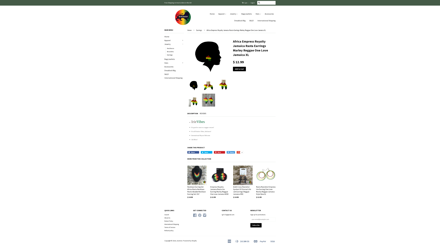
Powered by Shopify (190, 241)
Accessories (269, 14)
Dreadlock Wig (240, 20)
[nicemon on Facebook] (195, 216)
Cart (245, 3)
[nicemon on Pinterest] (199, 216)
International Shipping (266, 20)
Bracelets (170, 52)
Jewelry (233, 14)
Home (212, 14)
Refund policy (168, 231)
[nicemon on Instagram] (204, 216)
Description (192, 113)
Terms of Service (169, 227)
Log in (253, 3)
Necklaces (170, 48)
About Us (167, 218)
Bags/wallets (246, 14)
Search (166, 215)
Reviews (203, 113)
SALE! (251, 20)
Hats (258, 14)
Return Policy (168, 221)
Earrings (170, 55)
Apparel (221, 14)
